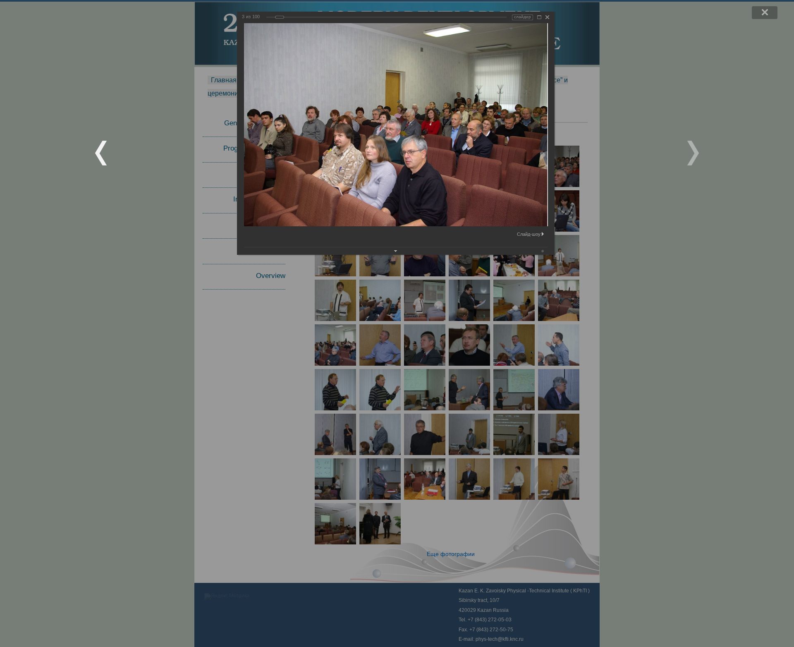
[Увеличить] (539, 17)
